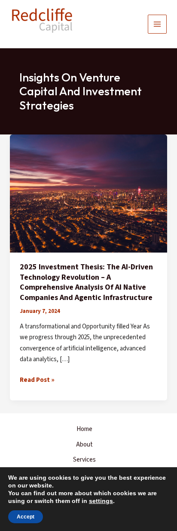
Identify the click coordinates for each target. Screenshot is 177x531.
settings (101, 500)
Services (84, 459)
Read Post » (37, 380)
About (84, 444)
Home (84, 429)
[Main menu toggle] (157, 24)
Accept (25, 517)
